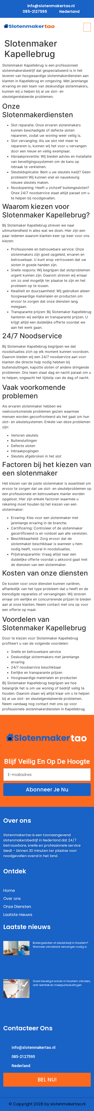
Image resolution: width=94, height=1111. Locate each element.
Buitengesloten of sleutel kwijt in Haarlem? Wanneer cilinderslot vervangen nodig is (60, 945)
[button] (87, 27)
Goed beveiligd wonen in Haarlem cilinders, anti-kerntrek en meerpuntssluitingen (62, 983)
